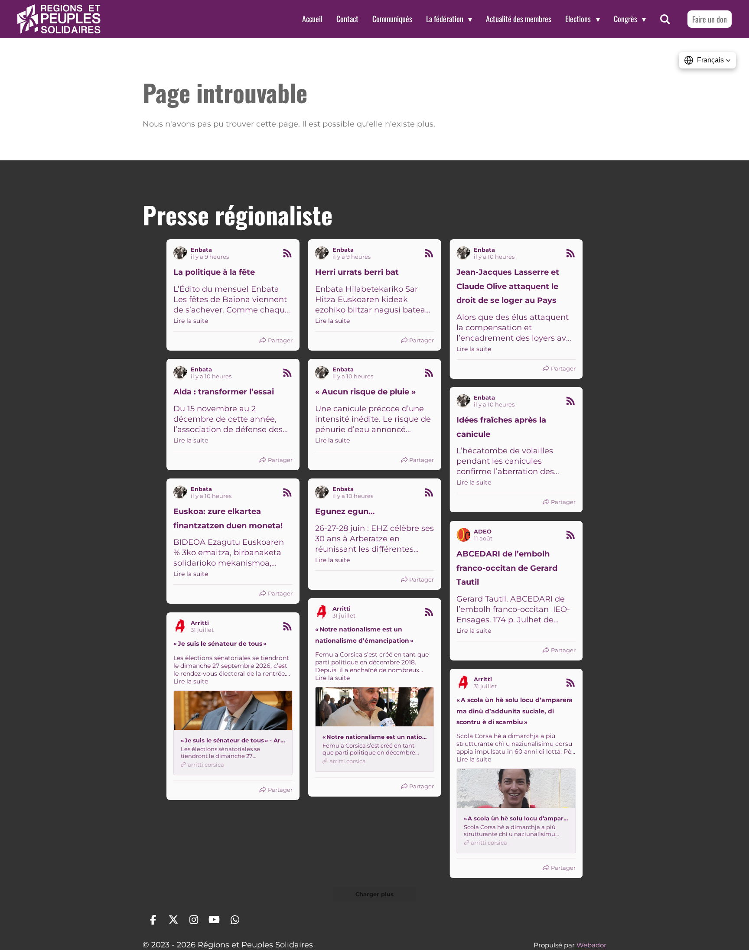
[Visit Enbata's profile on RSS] (180, 253)
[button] (707, 60)
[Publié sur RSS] (287, 253)
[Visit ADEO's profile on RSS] (463, 535)
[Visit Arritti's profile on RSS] (322, 612)
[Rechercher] (665, 19)
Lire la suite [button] (190, 321)
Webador (591, 945)
